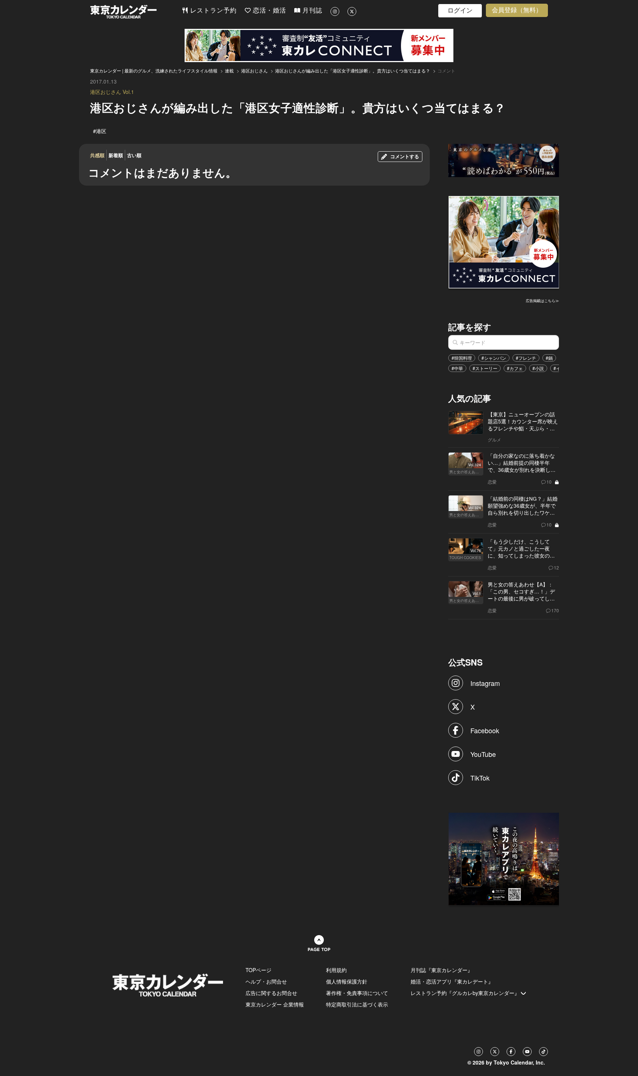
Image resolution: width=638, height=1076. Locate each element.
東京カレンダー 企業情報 (275, 1004)
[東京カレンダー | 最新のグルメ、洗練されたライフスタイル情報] (136, 11)
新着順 (116, 155)
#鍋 (549, 358)
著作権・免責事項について (357, 992)
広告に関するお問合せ (271, 992)
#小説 (538, 368)
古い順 (134, 155)
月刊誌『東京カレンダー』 (442, 969)
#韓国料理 (462, 358)
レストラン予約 (212, 10)
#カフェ (515, 368)
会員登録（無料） (517, 10)
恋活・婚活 (268, 10)
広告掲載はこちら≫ (542, 300)
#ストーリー (485, 368)
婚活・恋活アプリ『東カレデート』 (452, 981)
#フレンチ (526, 358)
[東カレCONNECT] (319, 45)
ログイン (460, 10)
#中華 (457, 368)
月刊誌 (311, 10)
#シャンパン (493, 358)
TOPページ (258, 969)
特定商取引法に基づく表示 (357, 1004)
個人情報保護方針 (346, 981)
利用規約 (336, 969)
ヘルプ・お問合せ (266, 981)
